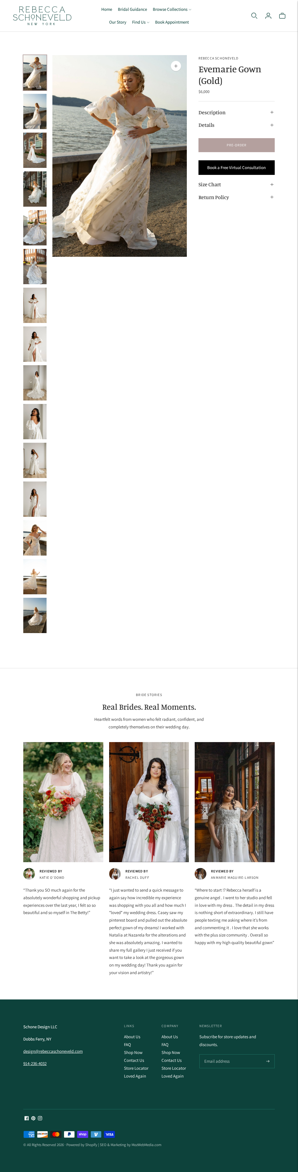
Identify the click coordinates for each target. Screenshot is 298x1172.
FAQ (127, 1044)
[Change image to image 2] (35, 111)
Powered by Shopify (81, 1144)
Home (106, 9)
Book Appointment (172, 22)
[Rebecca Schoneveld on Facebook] (26, 1119)
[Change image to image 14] (35, 576)
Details (206, 125)
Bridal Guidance (132, 9)
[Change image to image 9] (35, 382)
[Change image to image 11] (35, 460)
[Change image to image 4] (35, 189)
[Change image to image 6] (35, 266)
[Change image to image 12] (35, 499)
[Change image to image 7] (35, 305)
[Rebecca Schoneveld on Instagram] (40, 1119)
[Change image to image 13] (35, 538)
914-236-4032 (35, 1063)
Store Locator (136, 1068)
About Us (132, 1036)
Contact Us (134, 1060)
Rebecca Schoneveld (218, 58)
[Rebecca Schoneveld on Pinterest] (33, 1119)
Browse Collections (170, 9)
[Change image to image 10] (35, 421)
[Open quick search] (254, 15)
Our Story (117, 22)
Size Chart (209, 184)
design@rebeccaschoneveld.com (53, 1051)
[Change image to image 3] (35, 150)
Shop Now (133, 1052)
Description (212, 112)
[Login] (268, 15)
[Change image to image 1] (35, 72)
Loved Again (135, 1076)
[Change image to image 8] (35, 344)
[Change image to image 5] (35, 227)
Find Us (139, 22)
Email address (216, 1054)
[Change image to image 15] (35, 615)
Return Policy (213, 197)
